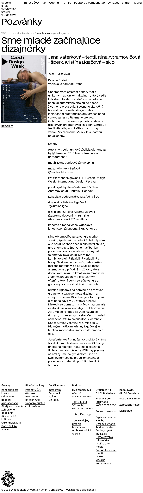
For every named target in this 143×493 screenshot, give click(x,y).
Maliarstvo (78, 427)
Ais (44, 3)
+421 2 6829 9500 (106, 405)
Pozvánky (27, 33)
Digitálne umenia (105, 417)
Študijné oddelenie (12, 406)
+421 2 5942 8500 (82, 408)
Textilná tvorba (104, 427)
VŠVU (4, 33)
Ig (64, 3)
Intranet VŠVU (30, 3)
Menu (138, 3)
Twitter (53, 397)
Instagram (55, 390)
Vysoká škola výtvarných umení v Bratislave (8, 9)
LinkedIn (54, 400)
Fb (70, 3)
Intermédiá (102, 440)
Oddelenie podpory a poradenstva (9, 400)
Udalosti (14, 33)
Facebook (55, 393)
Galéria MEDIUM (11, 423)
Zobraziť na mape (82, 415)
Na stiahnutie (32, 400)
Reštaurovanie (104, 437)
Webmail (54, 3)
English (126, 3)
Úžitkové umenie (105, 424)
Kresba (100, 421)
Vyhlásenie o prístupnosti (81, 490)
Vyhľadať (113, 3)
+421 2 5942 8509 (129, 399)
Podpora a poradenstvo (89, 3)
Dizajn (99, 457)
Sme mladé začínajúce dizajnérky (52, 33)
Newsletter (31, 397)
